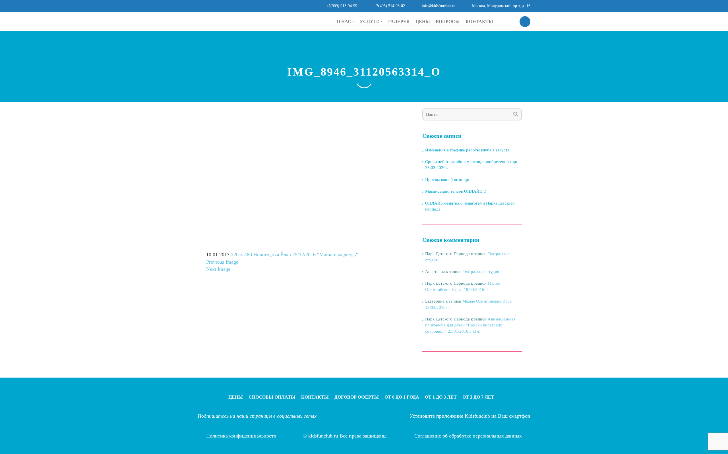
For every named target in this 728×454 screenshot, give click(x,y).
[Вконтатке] (292, 20)
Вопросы (448, 21)
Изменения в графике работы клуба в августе (467, 150)
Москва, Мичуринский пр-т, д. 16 (501, 6)
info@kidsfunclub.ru (438, 6)
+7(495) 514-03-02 (389, 6)
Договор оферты (356, 397)
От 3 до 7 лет (478, 397)
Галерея (399, 21)
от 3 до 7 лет (372, 57)
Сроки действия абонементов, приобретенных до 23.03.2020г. (471, 164)
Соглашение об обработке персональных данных (468, 436)
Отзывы (345, 48)
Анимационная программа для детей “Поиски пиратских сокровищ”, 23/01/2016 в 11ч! (470, 325)
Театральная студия (481, 271)
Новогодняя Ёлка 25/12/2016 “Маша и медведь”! (306, 254)
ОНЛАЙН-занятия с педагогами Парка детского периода (470, 206)
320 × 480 (241, 254)
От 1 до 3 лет (441, 397)
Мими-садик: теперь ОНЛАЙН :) (455, 191)
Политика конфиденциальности (241, 436)
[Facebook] (278, 20)
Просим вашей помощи (447, 179)
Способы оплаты (272, 397)
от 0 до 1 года (373, 38)
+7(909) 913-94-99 (341, 6)
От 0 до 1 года (401, 397)
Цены (422, 21)
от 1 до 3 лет (372, 48)
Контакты (479, 21)
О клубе (345, 38)
